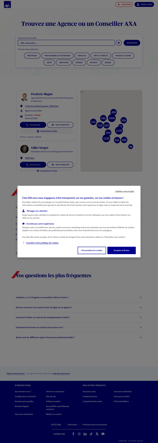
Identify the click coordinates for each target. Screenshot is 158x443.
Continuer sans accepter (124, 191)
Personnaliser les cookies (91, 250)
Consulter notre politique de (42, 243)
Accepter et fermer (121, 250)
